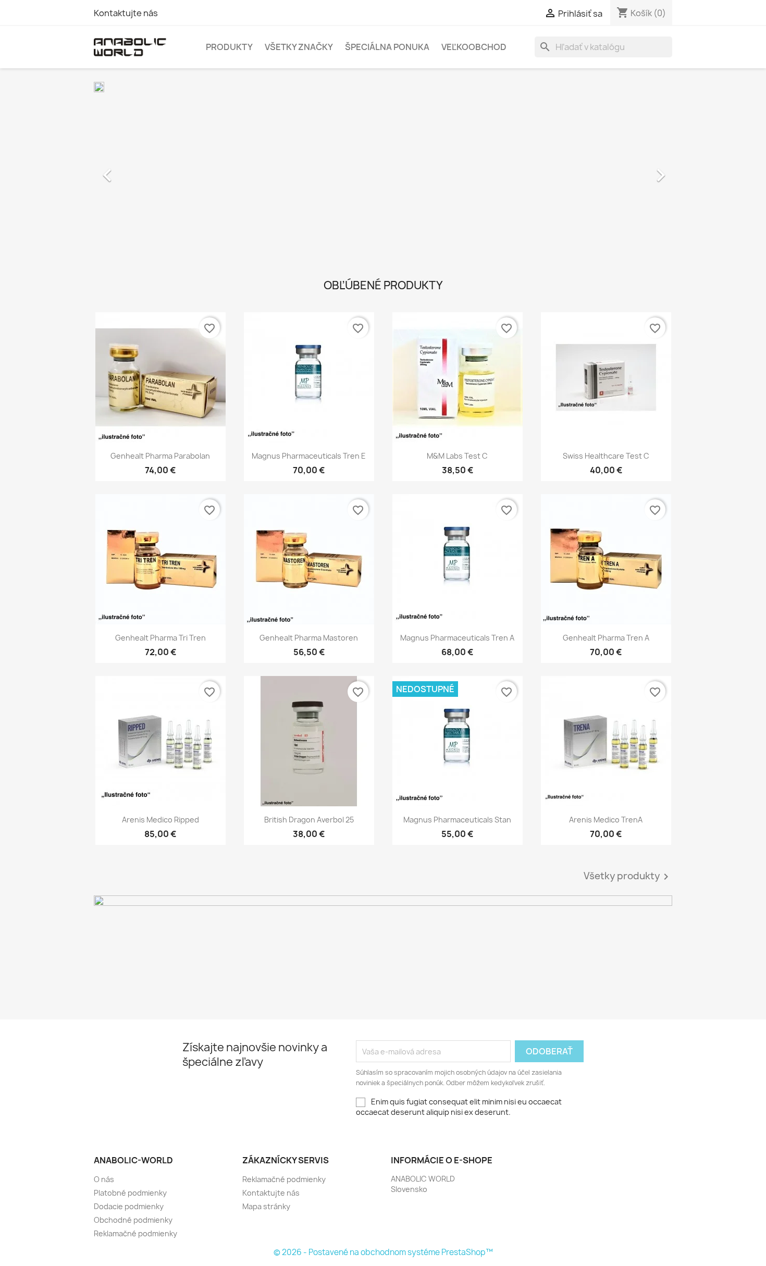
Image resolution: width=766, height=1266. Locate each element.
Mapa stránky (266, 1206)
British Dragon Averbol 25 (309, 820)
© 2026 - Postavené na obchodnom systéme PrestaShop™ (383, 1252)
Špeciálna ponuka (387, 47)
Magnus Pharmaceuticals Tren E (309, 456)
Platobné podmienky (130, 1193)
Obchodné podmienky (133, 1220)
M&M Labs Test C (457, 456)
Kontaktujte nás (126, 13)
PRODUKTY (229, 47)
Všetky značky (299, 47)
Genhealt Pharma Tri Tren (160, 638)
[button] (137, 170)
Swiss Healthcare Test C (606, 456)
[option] (383, 170)
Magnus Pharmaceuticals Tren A (457, 638)
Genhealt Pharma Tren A (606, 638)
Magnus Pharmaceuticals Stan (457, 820)
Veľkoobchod (473, 47)
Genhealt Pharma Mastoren (309, 638)
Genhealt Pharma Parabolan (160, 456)
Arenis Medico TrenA (606, 820)
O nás (104, 1179)
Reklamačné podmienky (135, 1233)
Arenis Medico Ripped (160, 820)
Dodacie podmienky (129, 1206)
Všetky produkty (628, 876)
